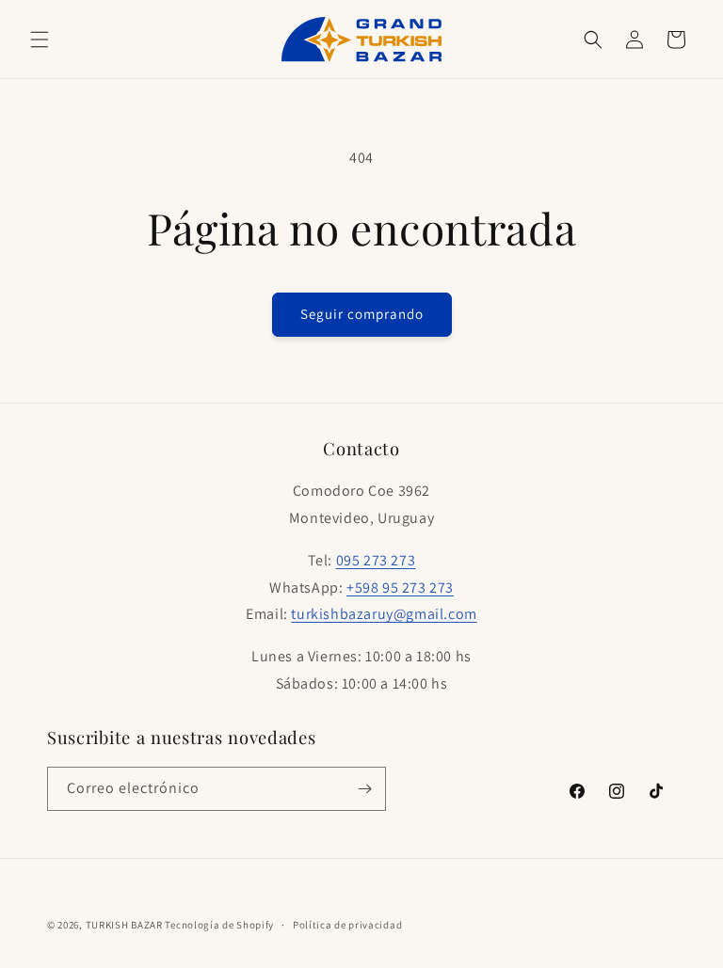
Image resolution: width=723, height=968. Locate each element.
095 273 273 (376, 560)
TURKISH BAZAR (124, 924)
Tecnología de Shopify (219, 924)
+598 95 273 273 (400, 587)
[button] (39, 39)
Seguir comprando (362, 314)
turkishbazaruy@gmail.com (383, 614)
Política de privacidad (347, 924)
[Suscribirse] (364, 789)
